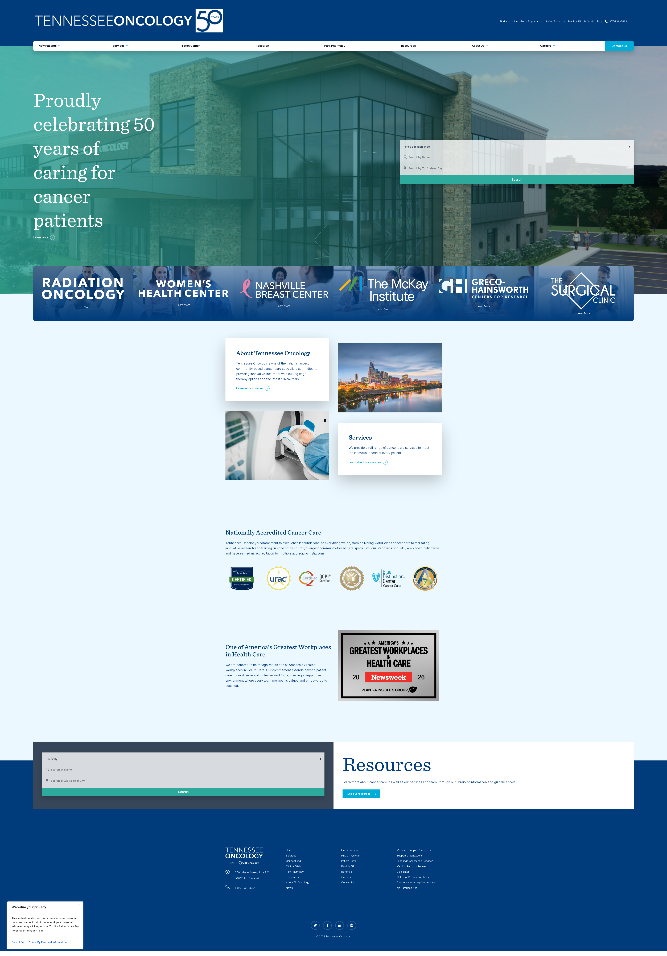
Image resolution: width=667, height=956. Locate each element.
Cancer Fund (293, 861)
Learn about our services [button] (365, 464)
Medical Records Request (412, 866)
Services (291, 855)
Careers (346, 877)
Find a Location (350, 850)
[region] (45, 925)
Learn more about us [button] (249, 392)
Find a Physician (350, 855)
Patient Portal (348, 861)
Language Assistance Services (415, 861)
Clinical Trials (293, 866)
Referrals (346, 871)
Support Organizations (410, 855)
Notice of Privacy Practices (413, 877)
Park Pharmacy (295, 871)
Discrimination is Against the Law (416, 882)
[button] (361, 793)
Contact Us (347, 882)
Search (522, 179)
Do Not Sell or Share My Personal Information (39, 942)
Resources (292, 877)
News (289, 887)
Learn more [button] (40, 237)
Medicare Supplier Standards (414, 850)
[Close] (80, 904)
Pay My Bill (347, 866)
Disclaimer (403, 871)
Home (289, 850)
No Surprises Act (407, 887)
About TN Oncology (297, 882)
